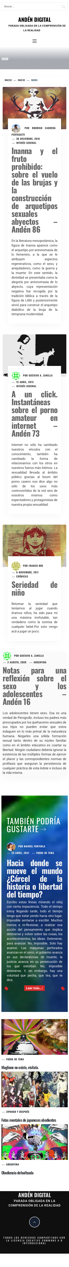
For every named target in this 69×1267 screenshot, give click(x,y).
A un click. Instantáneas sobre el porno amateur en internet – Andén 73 (35, 413)
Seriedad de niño (35, 588)
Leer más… (34, 988)
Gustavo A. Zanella (41, 375)
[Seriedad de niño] (34, 545)
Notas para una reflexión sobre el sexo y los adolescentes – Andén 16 (34, 685)
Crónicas (22, 576)
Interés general (26, 143)
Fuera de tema (45, 853)
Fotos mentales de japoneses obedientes (28, 1120)
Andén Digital (34, 19)
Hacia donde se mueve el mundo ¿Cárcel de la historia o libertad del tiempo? (34, 878)
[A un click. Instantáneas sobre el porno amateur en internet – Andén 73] (34, 355)
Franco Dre (36, 566)
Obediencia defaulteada (17, 1172)
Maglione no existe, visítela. (20, 1067)
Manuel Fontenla (34, 846)
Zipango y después (17, 1111)
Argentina (40, 662)
